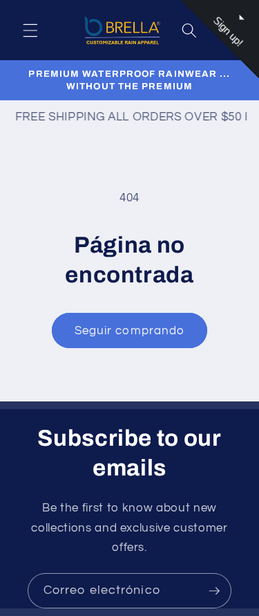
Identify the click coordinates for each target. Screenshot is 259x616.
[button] (30, 29)
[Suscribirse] (214, 591)
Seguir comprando (130, 330)
